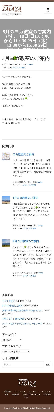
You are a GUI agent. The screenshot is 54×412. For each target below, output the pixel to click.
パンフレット (44, 391)
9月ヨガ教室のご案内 (26, 241)
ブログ (15, 67)
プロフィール (20, 391)
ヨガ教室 (22, 67)
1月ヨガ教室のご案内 (25, 197)
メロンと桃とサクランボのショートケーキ (22, 323)
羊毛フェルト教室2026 (13, 318)
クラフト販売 (8, 301)
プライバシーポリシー (31, 394)
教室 (6, 394)
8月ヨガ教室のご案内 (12, 305)
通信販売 (15, 394)
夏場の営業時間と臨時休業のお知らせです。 (23, 310)
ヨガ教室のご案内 (23, 154)
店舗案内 (7, 391)
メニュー (32, 391)
